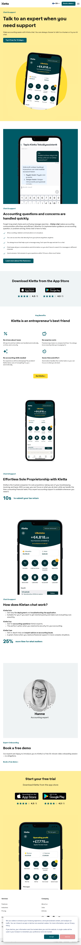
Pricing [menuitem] (4, 911)
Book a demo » (68, 3)
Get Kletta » (40, 376)
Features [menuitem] (5, 904)
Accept (51, 937)
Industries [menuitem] (5, 907)
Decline (67, 937)
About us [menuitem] (44, 904)
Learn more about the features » (18, 261)
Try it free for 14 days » (15, 40)
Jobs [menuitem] (43, 907)
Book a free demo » (10, 762)
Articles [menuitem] (44, 911)
